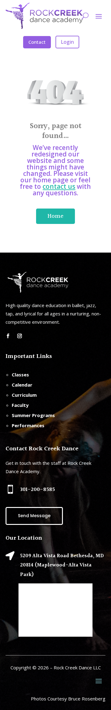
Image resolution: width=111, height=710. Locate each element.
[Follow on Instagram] (19, 336)
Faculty (20, 405)
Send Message (34, 516)
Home (55, 216)
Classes (20, 374)
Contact (37, 42)
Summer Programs (33, 415)
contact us (59, 186)
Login (67, 42)
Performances (28, 425)
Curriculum (24, 395)
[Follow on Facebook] (7, 336)
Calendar (22, 385)
